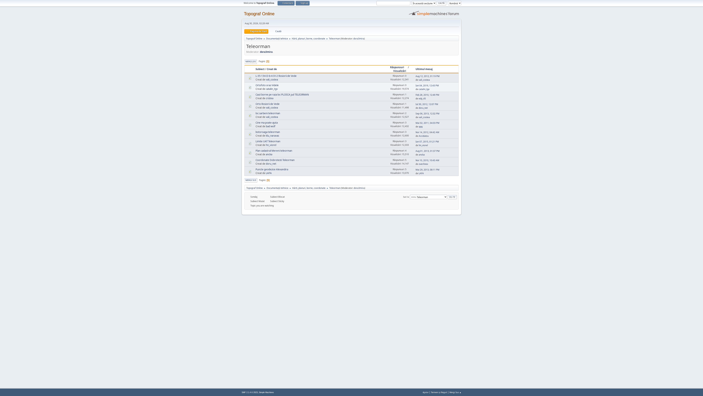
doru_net (423, 107)
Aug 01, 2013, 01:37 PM (428, 151)
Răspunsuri (397, 67)
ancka (269, 154)
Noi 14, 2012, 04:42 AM (427, 132)
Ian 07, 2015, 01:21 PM (427, 141)
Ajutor (426, 392)
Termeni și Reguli (439, 392)
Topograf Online (259, 13)
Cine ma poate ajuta (267, 122)
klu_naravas (272, 135)
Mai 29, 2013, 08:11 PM (427, 169)
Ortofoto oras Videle (267, 85)
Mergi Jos (251, 61)
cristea (269, 98)
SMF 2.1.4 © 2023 (250, 392)
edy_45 (422, 98)
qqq (421, 126)
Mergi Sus (251, 180)
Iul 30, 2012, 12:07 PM (427, 104)
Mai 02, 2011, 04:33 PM (427, 122)
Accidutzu (424, 136)
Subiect (260, 69)
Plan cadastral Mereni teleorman (274, 150)
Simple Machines (266, 392)
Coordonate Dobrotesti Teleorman (275, 160)
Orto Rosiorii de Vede (268, 104)
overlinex (423, 164)
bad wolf (270, 126)
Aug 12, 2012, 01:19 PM (428, 76)
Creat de (272, 69)
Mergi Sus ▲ (455, 392)
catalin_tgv (272, 89)
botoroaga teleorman (268, 132)
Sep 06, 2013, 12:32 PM (427, 113)
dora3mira (358, 38)
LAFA (269, 173)
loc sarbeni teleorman (268, 113)
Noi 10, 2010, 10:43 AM (427, 160)
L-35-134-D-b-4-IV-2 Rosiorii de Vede (276, 76)
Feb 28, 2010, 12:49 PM (427, 94)
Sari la (406, 196)
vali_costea (272, 79)
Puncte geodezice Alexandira (272, 169)
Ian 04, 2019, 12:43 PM (427, 85)
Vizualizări (399, 71)
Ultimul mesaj (424, 69)
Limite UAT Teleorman (268, 141)
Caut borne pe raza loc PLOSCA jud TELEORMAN (282, 94)
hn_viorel (271, 145)
